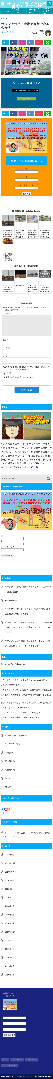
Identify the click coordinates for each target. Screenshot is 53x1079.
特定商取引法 (11, 600)
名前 (5, 340)
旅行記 (8, 787)
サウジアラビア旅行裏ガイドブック (26, 5)
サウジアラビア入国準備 (16, 735)
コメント (6, 314)
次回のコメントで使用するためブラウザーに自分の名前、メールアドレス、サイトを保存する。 (25, 368)
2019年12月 (10, 932)
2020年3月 (9, 906)
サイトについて (19, 11)
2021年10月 (10, 863)
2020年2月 (9, 914)
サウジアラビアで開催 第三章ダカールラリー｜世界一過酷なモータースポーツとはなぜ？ (27, 643)
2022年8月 (9, 854)
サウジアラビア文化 (14, 744)
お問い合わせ (32, 11)
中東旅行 (9, 753)
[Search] (48, 478)
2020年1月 (9, 923)
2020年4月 (9, 897)
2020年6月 (9, 880)
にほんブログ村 (7, 813)
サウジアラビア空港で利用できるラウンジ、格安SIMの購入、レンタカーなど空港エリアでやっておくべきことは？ (28, 627)
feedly (27, 99)
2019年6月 (9, 966)
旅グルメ (9, 778)
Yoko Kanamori (38, 33)
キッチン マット (30, 717)
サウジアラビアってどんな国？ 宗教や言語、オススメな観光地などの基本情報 (27, 611)
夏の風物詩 (10, 761)
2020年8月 (9, 872)
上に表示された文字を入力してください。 (18, 377)
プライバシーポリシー (46, 11)
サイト (5, 356)
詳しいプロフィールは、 (21, 467)
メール (6, 348)
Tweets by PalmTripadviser (13, 664)
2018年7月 (9, 975)
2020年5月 (9, 889)
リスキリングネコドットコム (36, 695)
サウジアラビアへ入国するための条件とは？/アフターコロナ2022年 (28, 589)
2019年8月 (9, 957)
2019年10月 (10, 949)
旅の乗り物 (10, 770)
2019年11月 (10, 940)
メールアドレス (26, 185)
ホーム (6, 11)
